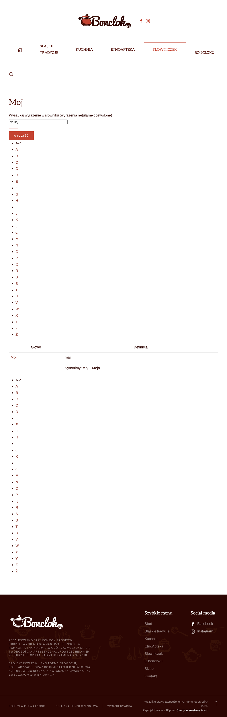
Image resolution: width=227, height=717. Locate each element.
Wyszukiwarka (119, 706)
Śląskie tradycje (157, 631)
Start (148, 624)
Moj (14, 357)
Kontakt (151, 676)
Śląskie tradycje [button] (49, 49)
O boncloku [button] (205, 49)
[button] (11, 74)
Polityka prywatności (28, 706)
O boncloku (153, 661)
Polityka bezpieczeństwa (77, 706)
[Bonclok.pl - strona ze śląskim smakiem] (20, 50)
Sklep (149, 668)
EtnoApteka (123, 50)
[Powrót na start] (104, 21)
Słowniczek (165, 50)
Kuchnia (151, 639)
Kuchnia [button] (84, 50)
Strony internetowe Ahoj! (191, 710)
